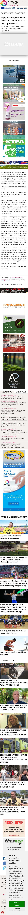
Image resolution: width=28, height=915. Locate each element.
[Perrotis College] (14, 130)
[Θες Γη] (14, 324)
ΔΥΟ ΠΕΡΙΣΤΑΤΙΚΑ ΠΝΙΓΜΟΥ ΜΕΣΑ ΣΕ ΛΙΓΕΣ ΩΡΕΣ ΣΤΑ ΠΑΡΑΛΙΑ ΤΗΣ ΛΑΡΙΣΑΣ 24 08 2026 (13, 707)
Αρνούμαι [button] (16, 905)
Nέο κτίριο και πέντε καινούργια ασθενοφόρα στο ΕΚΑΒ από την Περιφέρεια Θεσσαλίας (13, 418)
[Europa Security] (14, 290)
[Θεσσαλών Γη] (14, 167)
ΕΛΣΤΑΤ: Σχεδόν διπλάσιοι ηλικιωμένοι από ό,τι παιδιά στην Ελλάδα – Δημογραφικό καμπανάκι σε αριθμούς (13, 411)
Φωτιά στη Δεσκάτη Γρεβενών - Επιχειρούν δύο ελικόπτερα (13, 438)
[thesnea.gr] (14, 847)
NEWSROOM (7, 392)
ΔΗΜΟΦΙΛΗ (21, 392)
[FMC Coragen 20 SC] (14, 111)
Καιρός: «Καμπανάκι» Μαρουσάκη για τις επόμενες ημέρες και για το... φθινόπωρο (12, 397)
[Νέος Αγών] (14, 828)
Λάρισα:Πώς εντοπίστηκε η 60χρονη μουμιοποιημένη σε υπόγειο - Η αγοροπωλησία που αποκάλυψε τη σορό (12, 445)
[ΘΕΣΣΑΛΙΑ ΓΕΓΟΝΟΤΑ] (14, 162)
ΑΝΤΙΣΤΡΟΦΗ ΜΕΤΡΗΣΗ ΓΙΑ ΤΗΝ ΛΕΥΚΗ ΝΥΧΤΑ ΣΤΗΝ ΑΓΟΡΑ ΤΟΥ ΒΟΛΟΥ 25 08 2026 (12, 784)
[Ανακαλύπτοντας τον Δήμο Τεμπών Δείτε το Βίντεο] (14, 74)
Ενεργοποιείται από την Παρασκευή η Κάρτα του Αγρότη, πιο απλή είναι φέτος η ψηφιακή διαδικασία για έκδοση (13, 404)
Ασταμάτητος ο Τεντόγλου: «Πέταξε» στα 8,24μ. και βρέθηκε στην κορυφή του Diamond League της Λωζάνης (13, 583)
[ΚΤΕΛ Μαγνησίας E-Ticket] (14, 148)
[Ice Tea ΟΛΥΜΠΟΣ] (14, 362)
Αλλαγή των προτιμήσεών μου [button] (16, 909)
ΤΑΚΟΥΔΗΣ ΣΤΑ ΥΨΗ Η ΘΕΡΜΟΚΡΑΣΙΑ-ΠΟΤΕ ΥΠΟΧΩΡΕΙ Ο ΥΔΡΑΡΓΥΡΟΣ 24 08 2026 (13, 682)
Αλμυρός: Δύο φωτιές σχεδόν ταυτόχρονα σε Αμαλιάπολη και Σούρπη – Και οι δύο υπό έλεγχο (13, 424)
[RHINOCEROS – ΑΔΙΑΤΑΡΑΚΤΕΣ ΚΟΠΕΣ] (14, 306)
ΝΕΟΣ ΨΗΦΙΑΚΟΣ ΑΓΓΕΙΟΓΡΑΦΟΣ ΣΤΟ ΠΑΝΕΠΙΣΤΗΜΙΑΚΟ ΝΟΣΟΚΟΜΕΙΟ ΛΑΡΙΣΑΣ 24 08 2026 (13, 732)
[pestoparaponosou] (14, 490)
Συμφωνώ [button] (16, 902)
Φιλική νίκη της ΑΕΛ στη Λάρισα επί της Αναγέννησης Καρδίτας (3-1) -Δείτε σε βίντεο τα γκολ (13, 559)
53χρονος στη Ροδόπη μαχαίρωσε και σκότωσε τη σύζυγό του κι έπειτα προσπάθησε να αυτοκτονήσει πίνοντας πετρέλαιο (14, 432)
